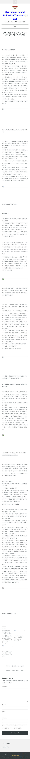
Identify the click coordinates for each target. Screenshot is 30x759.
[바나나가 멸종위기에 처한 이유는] (8, 637)
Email (4, 711)
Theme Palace (24, 757)
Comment (5, 686)
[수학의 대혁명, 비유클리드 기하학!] (19, 632)
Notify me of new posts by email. (12, 728)
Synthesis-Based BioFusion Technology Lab (15, 15)
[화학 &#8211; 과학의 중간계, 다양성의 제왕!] (7, 648)
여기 (6, 613)
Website (4, 718)
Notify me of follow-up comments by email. (15, 725)
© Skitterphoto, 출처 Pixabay (9, 204)
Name (4, 704)
